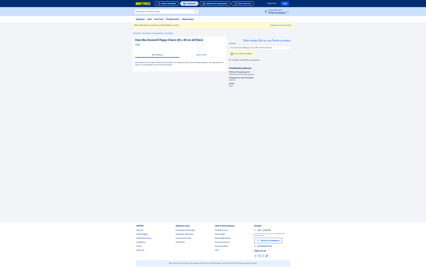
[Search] (195, 11)
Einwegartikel (158, 33)
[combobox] (166, 11)
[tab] (157, 98)
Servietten (169, 33)
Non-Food (147, 33)
